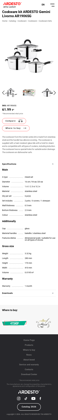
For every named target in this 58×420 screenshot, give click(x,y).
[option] (29, 56)
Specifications (9, 164)
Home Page (29, 340)
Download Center (29, 374)
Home (4, 21)
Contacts (29, 369)
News (29, 355)
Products (29, 345)
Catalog (12, 21)
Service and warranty (29, 364)
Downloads (7, 293)
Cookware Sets (45, 21)
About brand (29, 359)
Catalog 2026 (29, 406)
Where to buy (29, 350)
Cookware (22, 21)
